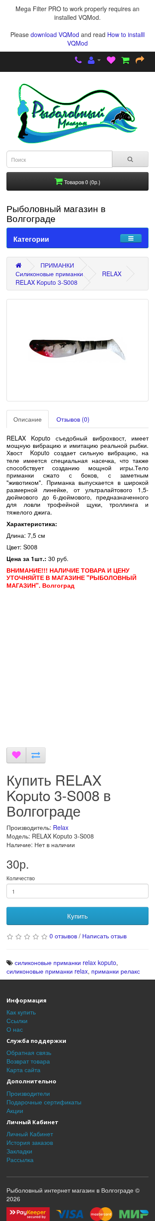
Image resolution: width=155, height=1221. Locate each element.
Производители (28, 1093)
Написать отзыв (104, 935)
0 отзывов (63, 935)
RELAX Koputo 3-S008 (47, 282)
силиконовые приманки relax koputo (65, 962)
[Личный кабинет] (94, 60)
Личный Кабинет (29, 1133)
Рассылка (20, 1159)
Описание (27, 419)
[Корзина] (125, 60)
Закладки (19, 1151)
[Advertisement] (77, 670)
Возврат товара (28, 1061)
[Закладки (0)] (111, 60)
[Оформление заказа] (140, 60)
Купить (77, 915)
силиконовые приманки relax (47, 971)
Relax (60, 827)
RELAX (111, 273)
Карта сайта (23, 1069)
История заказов (29, 1142)
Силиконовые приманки (49, 273)
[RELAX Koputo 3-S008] (77, 350)
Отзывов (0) (73, 419)
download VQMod (55, 34)
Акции (14, 1110)
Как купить (21, 1012)
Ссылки (17, 1020)
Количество (20, 878)
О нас (14, 1029)
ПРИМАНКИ (57, 265)
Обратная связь (28, 1052)
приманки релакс (115, 971)
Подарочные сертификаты (43, 1102)
